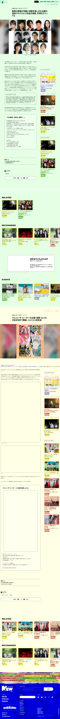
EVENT (44, 1)
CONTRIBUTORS (6, 716)
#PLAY (21, 702)
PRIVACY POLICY (40, 713)
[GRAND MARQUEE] (10, 707)
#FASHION (22, 712)
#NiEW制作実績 (32, 682)
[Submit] (34, 697)
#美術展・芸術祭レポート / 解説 (16, 682)
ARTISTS (4, 714)
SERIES (52, 1)
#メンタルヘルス (25, 682)
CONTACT (39, 709)
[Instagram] (45, 697)
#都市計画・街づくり (48, 682)
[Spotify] (38, 697)
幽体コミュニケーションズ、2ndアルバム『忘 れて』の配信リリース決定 (23, 676)
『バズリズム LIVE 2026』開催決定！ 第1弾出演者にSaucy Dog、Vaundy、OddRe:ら (32, 680)
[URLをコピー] (27, 178)
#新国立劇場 (7, 173)
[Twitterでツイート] (21, 178)
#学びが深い (7, 682)
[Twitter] (49, 697)
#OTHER (22, 714)
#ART (21, 705)
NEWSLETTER (22, 686)
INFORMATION (40, 711)
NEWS (41, 1)
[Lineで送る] (18, 178)
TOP (45, 4)
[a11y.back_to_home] (4, 2)
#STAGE (22, 710)
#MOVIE (22, 707)
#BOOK (21, 709)
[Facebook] (52, 697)
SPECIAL (49, 1)
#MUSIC (22, 703)
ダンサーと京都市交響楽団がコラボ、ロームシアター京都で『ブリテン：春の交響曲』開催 (24, 678)
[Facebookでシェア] (24, 178)
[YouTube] (42, 697)
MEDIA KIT (39, 710)
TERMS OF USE (40, 712)
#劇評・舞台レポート (40, 682)
